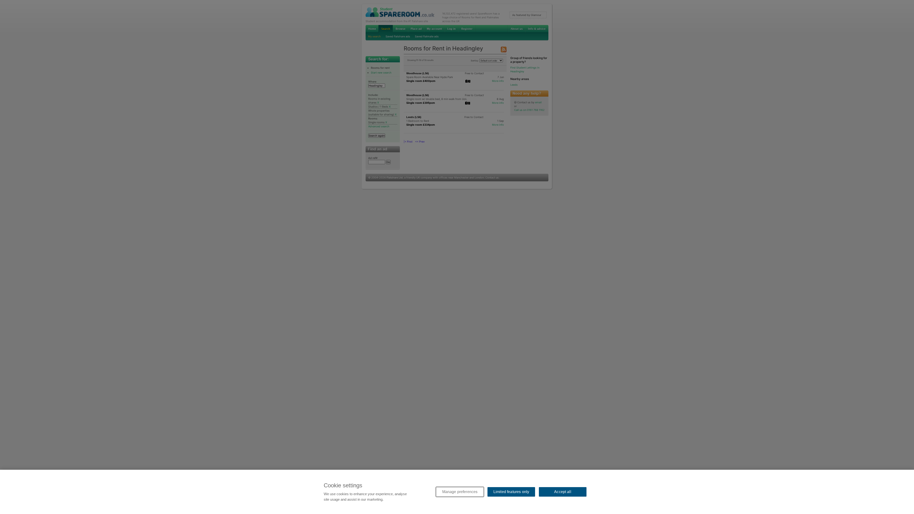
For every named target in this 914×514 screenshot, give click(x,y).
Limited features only (511, 492)
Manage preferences (460, 492)
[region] (457, 492)
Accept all (562, 492)
